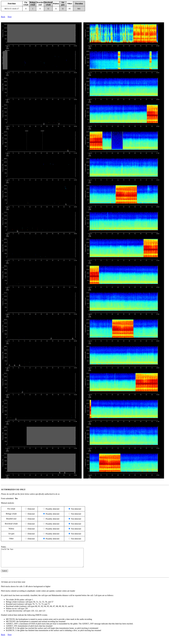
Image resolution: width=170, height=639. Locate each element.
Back (3, 17)
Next (9, 17)
